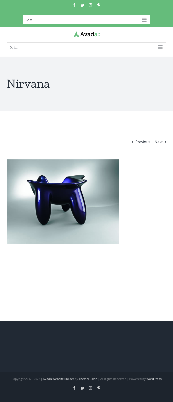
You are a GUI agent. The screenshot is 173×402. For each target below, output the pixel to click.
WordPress (154, 379)
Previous (142, 141)
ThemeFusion (88, 379)
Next (159, 141)
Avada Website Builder (58, 379)
